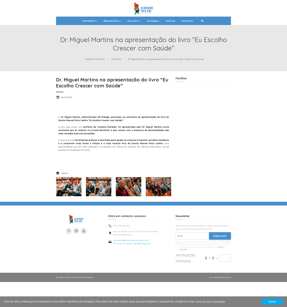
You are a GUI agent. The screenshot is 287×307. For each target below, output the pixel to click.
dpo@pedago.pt (142, 243)
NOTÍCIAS (170, 21)
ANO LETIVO (133, 21)
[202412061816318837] (68, 186)
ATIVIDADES (152, 21)
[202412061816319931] (98, 186)
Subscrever (220, 235)
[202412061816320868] (128, 186)
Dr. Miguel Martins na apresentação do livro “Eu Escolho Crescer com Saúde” (166, 59)
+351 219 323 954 (121, 225)
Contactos (187, 21)
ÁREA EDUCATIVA (111, 21)
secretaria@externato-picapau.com (131, 240)
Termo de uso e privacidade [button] (210, 301)
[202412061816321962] (158, 186)
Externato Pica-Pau (95, 59)
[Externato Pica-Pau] (76, 218)
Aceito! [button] (272, 301)
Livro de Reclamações (220, 277)
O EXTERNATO (88, 21)
